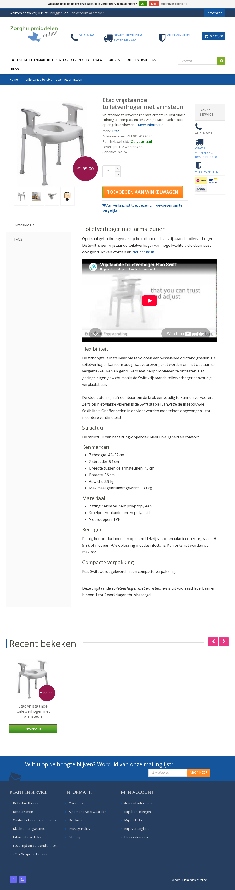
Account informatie (139, 803)
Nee (154, 4)
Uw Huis (62, 60)
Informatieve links (27, 837)
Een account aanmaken (87, 13)
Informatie (24, 224)
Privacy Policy (79, 828)
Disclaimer (77, 820)
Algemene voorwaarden (87, 811)
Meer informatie (150, 124)
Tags (18, 239)
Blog (15, 69)
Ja (142, 4)
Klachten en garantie (29, 828)
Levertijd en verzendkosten (35, 845)
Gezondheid (80, 60)
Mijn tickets (133, 820)
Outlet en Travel (136, 60)
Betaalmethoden (26, 803)
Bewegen (99, 60)
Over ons (76, 803)
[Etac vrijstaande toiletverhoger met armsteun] (21, 196)
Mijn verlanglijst (136, 828)
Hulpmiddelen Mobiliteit (35, 60)
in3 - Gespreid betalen (30, 854)
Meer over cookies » (174, 4)
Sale (155, 60)
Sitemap (75, 837)
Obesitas (115, 60)
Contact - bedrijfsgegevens (34, 820)
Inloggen (56, 13)
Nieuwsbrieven (136, 837)
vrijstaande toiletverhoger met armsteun (33, 711)
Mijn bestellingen (137, 811)
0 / (216, 36)
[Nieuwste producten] (22, 879)
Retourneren (23, 811)
